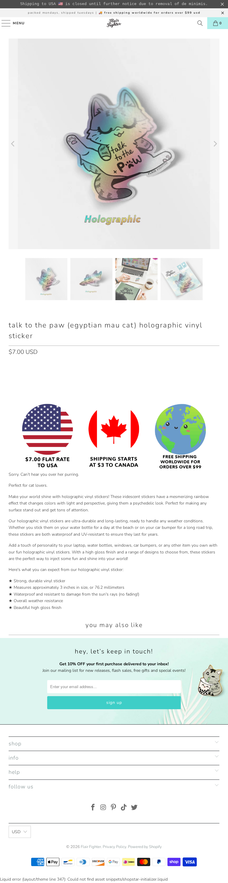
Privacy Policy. (115, 846)
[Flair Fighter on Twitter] (134, 808)
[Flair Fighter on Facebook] (93, 808)
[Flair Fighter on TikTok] (124, 808)
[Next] (215, 144)
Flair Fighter (91, 846)
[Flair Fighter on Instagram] (103, 808)
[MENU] (3, 23)
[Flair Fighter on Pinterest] (113, 808)
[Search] (200, 23)
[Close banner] (222, 4)
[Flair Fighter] (114, 23)
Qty (12, 364)
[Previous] (13, 144)
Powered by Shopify (145, 846)
